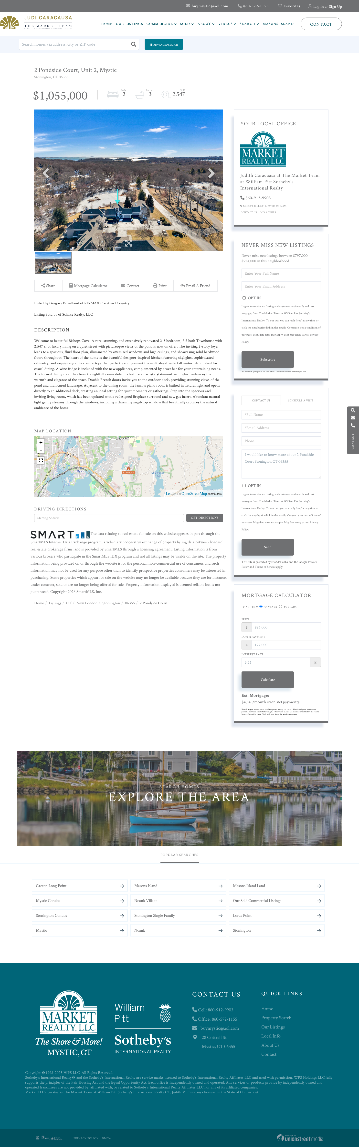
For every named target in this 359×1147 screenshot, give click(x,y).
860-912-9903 (258, 197)
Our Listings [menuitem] (273, 1027)
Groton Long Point (51, 885)
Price (246, 619)
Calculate (268, 679)
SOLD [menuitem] (185, 24)
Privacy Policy (86, 1138)
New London (86, 603)
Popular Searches (179, 854)
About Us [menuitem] (270, 1045)
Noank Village (145, 900)
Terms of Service (265, 567)
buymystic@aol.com (209, 6)
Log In (318, 6)
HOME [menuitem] (107, 24)
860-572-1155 (255, 6)
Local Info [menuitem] (271, 1036)
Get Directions (204, 518)
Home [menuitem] (267, 1008)
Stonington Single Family (154, 915)
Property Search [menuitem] (276, 1017)
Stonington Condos (51, 915)
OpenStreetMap (194, 493)
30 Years (270, 607)
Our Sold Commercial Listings (257, 900)
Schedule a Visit (300, 400)
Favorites (291, 6)
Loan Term (250, 607)
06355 (130, 603)
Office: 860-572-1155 (217, 1019)
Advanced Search (165, 44)
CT (69, 603)
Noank (139, 930)
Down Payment (253, 636)
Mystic (41, 930)
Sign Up (335, 6)
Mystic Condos (48, 900)
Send (268, 546)
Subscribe (267, 359)
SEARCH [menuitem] (247, 24)
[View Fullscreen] (40, 460)
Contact (321, 24)
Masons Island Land (249, 885)
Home (39, 603)
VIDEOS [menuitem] (225, 24)
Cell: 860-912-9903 (215, 1010)
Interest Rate (253, 654)
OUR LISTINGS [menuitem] (129, 24)
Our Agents (268, 212)
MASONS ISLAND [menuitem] (278, 24)
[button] (133, 44)
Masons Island (145, 885)
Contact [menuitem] (268, 1054)
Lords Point (242, 915)
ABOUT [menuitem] (204, 24)
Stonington (111, 603)
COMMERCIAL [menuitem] (160, 24)
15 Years (289, 607)
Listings (55, 603)
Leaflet (171, 493)
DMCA (106, 1138)
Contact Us (249, 212)
